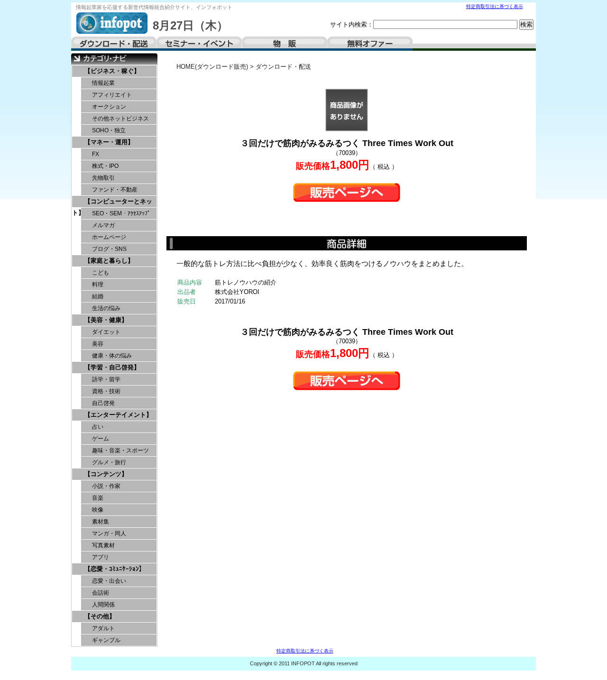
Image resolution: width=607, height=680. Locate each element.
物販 (284, 44)
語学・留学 (106, 379)
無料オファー (370, 44)
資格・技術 (106, 391)
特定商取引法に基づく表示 (494, 6)
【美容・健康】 (106, 319)
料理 (97, 284)
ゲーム (100, 438)
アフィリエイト (112, 95)
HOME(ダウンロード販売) (212, 66)
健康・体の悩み (112, 355)
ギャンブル (106, 640)
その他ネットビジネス (120, 118)
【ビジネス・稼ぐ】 (112, 70)
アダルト (103, 628)
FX (95, 154)
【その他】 (99, 616)
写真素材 (103, 545)
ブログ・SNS (109, 249)
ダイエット (106, 332)
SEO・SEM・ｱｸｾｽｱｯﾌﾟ (121, 213)
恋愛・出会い (109, 581)
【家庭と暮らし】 (109, 260)
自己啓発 (103, 403)
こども (100, 273)
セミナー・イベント (199, 44)
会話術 (100, 593)
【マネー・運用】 (109, 142)
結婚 (97, 296)
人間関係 (103, 604)
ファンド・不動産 (115, 190)
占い (97, 427)
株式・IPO (105, 166)
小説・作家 (106, 486)
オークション (109, 107)
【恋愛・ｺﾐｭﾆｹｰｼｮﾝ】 (114, 568)
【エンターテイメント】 (118, 414)
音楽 (97, 498)
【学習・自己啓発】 (112, 367)
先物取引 (103, 178)
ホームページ (109, 237)
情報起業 (103, 83)
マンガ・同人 (109, 533)
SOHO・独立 (109, 130)
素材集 (100, 521)
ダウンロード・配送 (113, 44)
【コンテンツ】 (106, 474)
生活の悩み (106, 308)
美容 (97, 344)
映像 (97, 510)
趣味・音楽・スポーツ (120, 450)
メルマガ (103, 225)
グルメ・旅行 (109, 462)
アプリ (100, 557)
